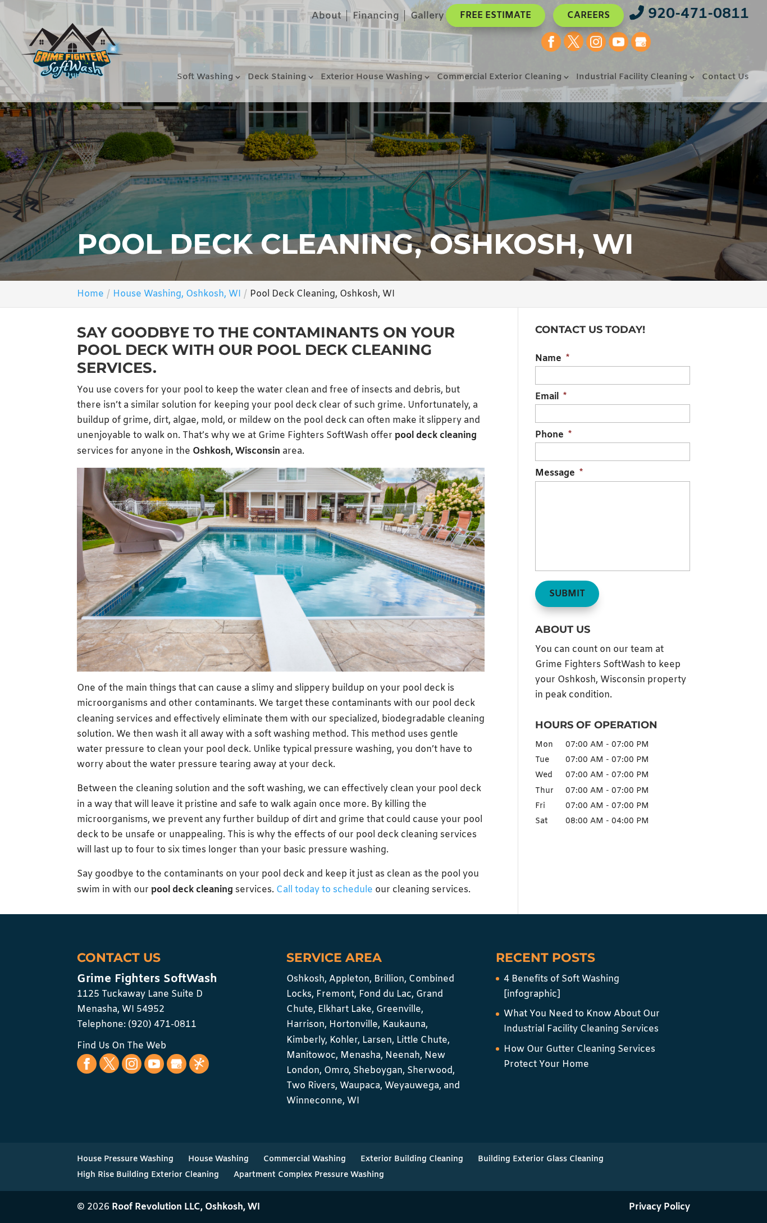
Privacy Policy (659, 1207)
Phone (553, 435)
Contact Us (725, 78)
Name (552, 358)
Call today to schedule (324, 890)
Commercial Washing (304, 1159)
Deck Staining (277, 78)
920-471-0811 (696, 14)
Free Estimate (495, 15)
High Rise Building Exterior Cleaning (148, 1175)
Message (559, 473)
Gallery (427, 16)
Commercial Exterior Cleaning (499, 78)
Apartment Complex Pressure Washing (309, 1175)
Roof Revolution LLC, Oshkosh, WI (186, 1207)
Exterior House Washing (371, 78)
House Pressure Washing (125, 1159)
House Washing (218, 1159)
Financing (376, 16)
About (326, 16)
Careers (588, 15)
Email (551, 397)
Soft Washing (205, 78)
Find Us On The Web (121, 1046)
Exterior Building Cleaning (411, 1159)
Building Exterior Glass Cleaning (541, 1159)
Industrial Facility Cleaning (631, 78)
